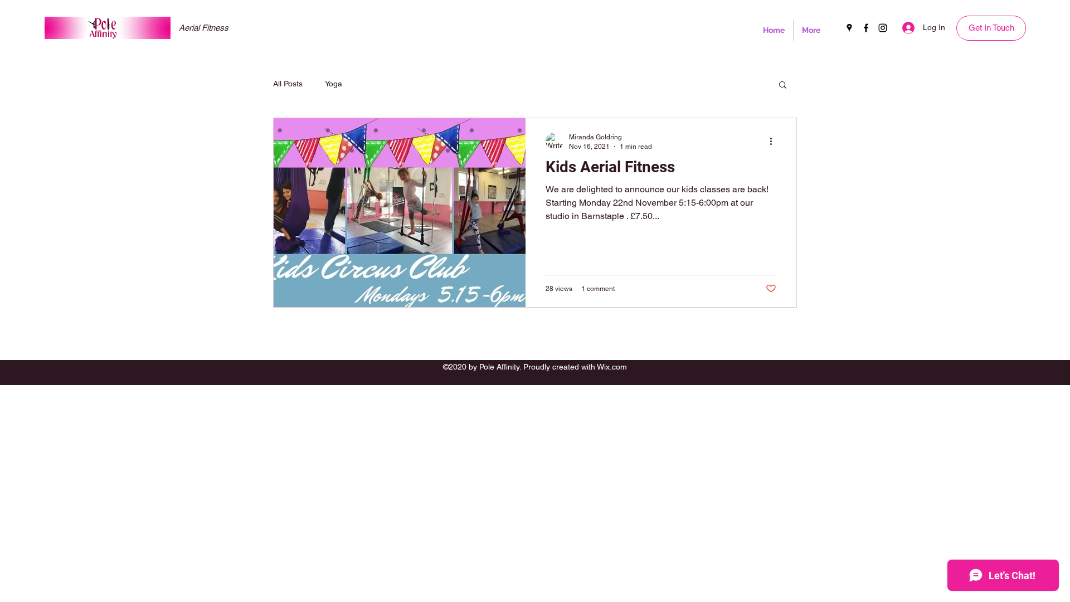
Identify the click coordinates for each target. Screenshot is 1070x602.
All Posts (288, 83)
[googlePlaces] (849, 27)
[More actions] (774, 141)
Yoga (333, 83)
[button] (782, 85)
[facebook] (866, 27)
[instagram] (882, 27)
